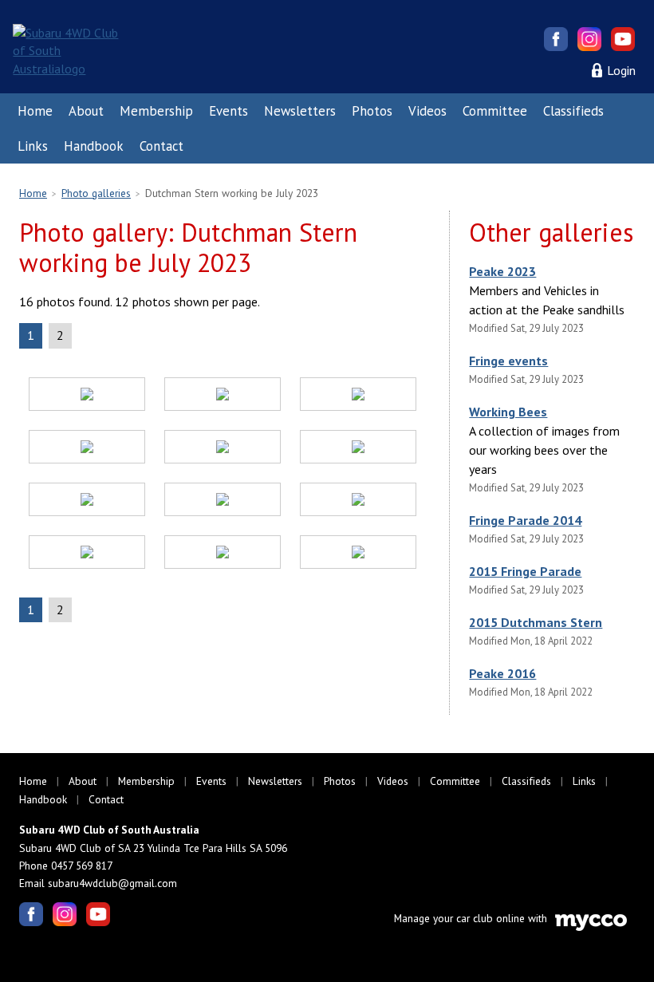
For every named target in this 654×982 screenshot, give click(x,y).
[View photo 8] (222, 502)
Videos (427, 111)
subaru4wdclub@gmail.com (112, 883)
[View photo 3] (358, 396)
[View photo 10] (87, 554)
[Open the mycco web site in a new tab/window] (591, 927)
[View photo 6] (358, 449)
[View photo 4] (87, 449)
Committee (495, 111)
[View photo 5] (222, 449)
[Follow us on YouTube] (623, 39)
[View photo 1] (87, 396)
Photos (372, 111)
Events (228, 111)
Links (33, 146)
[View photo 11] (222, 554)
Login (621, 70)
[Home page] (70, 49)
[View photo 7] (87, 502)
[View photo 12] (358, 554)
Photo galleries (96, 193)
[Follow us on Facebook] (556, 39)
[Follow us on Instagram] (589, 39)
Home (35, 111)
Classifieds (573, 111)
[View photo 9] (358, 502)
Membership (156, 111)
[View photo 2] (222, 396)
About (86, 111)
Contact (161, 146)
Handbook (94, 146)
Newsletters (300, 111)
